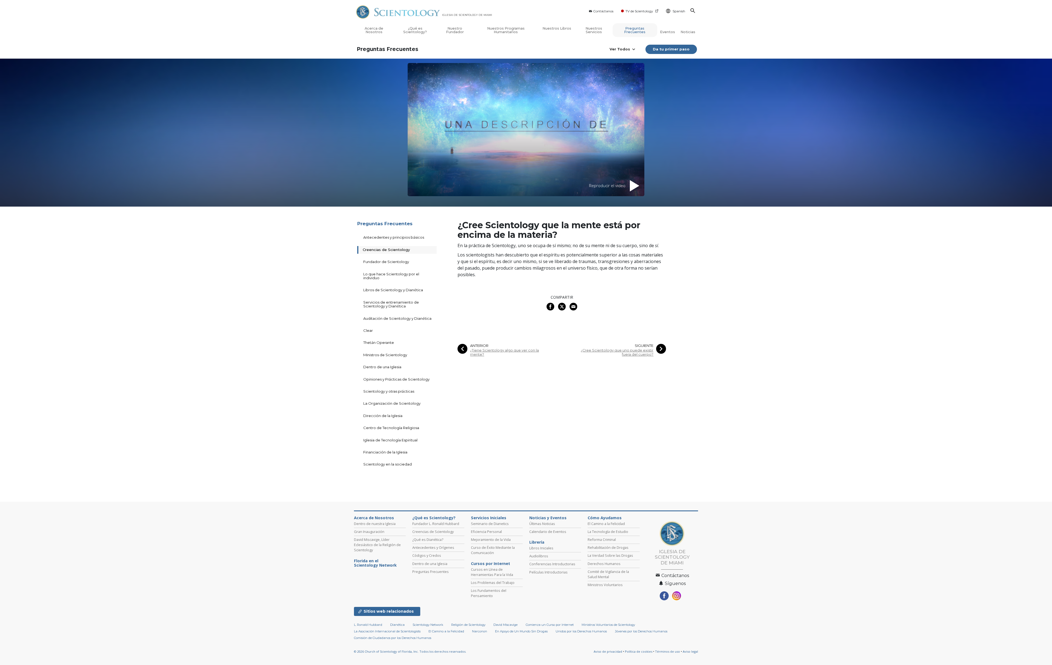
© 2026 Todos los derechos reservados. (410, 651)
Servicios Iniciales (488, 518)
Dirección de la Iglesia (382, 415)
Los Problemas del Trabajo (492, 582)
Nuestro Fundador (455, 30)
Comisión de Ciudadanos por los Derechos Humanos (392, 638)
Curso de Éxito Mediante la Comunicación (493, 550)
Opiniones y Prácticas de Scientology (396, 379)
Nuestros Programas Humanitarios (506, 30)
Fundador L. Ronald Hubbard (435, 523)
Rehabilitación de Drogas (608, 547)
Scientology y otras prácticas (388, 391)
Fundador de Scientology (386, 261)
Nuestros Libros (556, 28)
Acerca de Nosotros (374, 30)
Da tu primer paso (671, 49)
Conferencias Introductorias (552, 563)
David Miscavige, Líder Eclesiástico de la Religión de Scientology (377, 544)
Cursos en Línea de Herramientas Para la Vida (492, 572)
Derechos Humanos (604, 563)
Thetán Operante (378, 342)
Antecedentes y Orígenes (433, 547)
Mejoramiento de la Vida (491, 539)
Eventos (667, 32)
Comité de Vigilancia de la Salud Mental (608, 574)
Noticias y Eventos (548, 518)
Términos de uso (667, 651)
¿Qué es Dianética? (427, 539)
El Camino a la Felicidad (606, 523)
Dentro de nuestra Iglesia (375, 523)
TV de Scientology (639, 11)
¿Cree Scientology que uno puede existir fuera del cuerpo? (617, 352)
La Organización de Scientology (392, 403)
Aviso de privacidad (608, 651)
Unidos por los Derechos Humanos (581, 631)
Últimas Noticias (542, 523)
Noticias (688, 32)
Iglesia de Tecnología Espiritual (390, 440)
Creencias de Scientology (386, 249)
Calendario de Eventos (547, 531)
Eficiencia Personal (486, 531)
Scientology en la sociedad (387, 464)
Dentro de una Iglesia (382, 367)
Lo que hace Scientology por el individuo (391, 276)
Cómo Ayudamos (605, 518)
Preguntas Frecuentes (634, 30)
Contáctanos (603, 11)
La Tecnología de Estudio (608, 531)
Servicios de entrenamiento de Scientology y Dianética (391, 304)
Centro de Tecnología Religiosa (391, 428)
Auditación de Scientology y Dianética (397, 318)
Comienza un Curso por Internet (550, 625)
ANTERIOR (479, 345)
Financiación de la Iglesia (385, 452)
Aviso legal (690, 651)
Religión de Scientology (468, 625)
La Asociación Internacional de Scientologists (387, 631)
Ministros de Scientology (385, 355)
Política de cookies (638, 651)
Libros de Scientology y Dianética (393, 290)
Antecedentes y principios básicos (393, 237)
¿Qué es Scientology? (415, 30)
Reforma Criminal (602, 539)
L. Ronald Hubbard (368, 625)
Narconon (479, 631)
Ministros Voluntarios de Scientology (608, 625)
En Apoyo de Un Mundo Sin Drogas (521, 631)
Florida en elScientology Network (375, 563)
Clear (368, 330)
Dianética (397, 625)
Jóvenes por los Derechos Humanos (641, 631)
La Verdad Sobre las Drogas (610, 555)
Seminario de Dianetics (490, 523)
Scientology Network (428, 625)
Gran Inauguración (369, 531)
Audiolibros (538, 555)
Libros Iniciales (541, 548)
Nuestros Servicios (593, 30)
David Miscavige (505, 625)
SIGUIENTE (644, 345)
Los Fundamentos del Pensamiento (488, 593)
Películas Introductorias (548, 572)
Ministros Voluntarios (605, 584)
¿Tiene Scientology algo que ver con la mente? (504, 352)
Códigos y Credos (426, 555)
